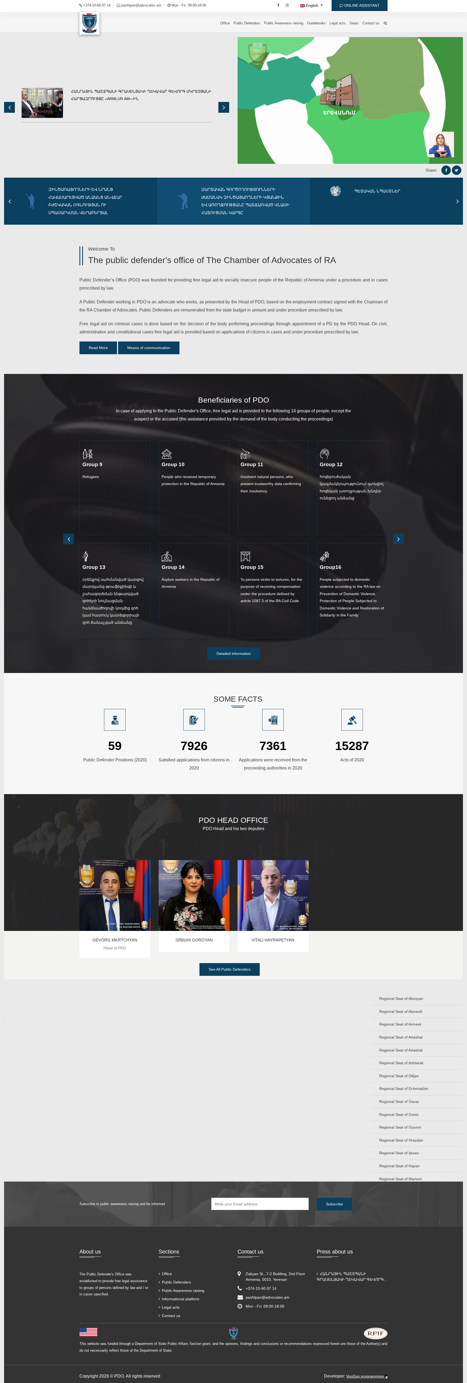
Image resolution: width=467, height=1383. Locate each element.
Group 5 (92, 567)
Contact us (370, 23)
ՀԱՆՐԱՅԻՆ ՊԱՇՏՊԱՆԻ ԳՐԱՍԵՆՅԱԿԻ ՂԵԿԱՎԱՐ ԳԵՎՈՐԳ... (352, 1277)
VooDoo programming (365, 1376)
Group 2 (172, 464)
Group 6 (172, 567)
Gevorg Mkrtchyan (114, 940)
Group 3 (251, 464)
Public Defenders (247, 23)
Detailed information (233, 653)
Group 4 (330, 464)
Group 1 (92, 464)
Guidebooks (316, 23)
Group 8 (330, 567)
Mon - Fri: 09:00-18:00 (188, 5)
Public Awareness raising (283, 23)
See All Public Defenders (230, 969)
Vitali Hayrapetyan (273, 940)
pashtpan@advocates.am (141, 5)
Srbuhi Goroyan (194, 940)
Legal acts (337, 23)
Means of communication (148, 348)
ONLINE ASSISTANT (361, 5)
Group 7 (251, 567)
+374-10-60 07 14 (96, 5)
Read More (98, 348)
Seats (354, 23)
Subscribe (334, 1204)
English (312, 5)
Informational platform (180, 1299)
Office (225, 23)
